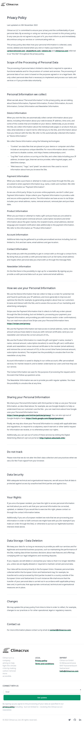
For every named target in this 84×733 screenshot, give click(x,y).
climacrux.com (61, 51)
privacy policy (9, 707)
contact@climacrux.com (60, 630)
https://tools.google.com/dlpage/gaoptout (44, 418)
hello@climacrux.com (69, 671)
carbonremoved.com (16, 51)
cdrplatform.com (33, 51)
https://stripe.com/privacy (18, 323)
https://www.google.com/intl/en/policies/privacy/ (29, 415)
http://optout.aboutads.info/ (52, 438)
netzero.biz (46, 51)
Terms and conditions (44, 663)
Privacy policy (41, 660)
